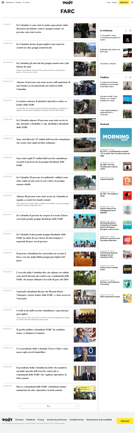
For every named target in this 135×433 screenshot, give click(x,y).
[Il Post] (67, 2)
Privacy (41, 419)
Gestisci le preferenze (57, 419)
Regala (114, 2)
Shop (109, 2)
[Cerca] (24, 2)
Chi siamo (19, 419)
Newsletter (10, 2)
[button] (21, 406)
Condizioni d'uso (76, 419)
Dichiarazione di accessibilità (99, 419)
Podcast (19, 2)
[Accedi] (132, 2)
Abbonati (124, 2)
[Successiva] (130, 30)
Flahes (104, 77)
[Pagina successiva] (76, 406)
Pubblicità (30, 419)
